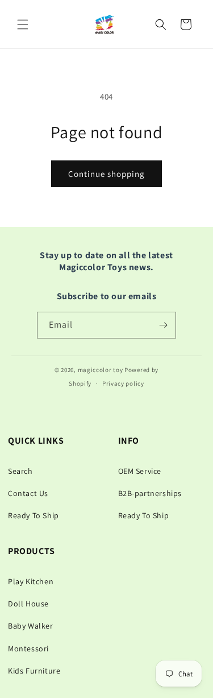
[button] (22, 24)
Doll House (28, 603)
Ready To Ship (33, 515)
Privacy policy (123, 383)
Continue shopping (106, 173)
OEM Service (140, 471)
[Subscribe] (163, 325)
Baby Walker (30, 626)
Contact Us (28, 493)
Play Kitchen (30, 581)
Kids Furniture (34, 671)
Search (20, 471)
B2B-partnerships (150, 493)
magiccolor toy (100, 370)
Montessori (28, 648)
